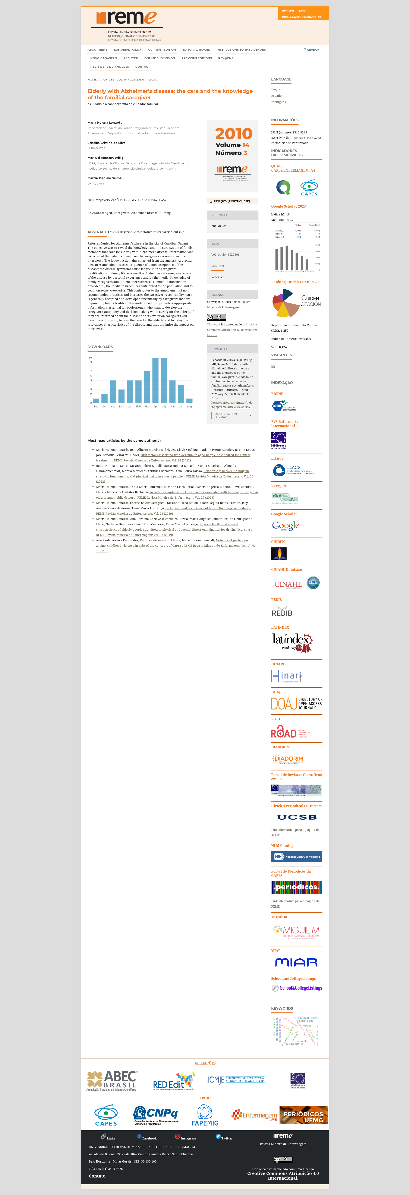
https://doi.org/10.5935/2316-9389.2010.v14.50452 (131, 200)
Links (111, 1138)
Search (313, 49)
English (276, 89)
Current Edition (162, 49)
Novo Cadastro (103, 58)
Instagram (188, 1138)
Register (130, 58)
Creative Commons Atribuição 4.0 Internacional (283, 1175)
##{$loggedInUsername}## (301, 17)
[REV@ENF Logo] (285, 503)
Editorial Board (196, 49)
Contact (142, 66)
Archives (107, 79)
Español (277, 96)
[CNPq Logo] (155, 1124)
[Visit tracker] (273, 367)
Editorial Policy (128, 49)
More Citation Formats (225, 415)
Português (278, 102)
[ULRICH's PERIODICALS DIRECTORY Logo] (296, 821)
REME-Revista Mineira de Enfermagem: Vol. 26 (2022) (152, 460)
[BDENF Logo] (284, 411)
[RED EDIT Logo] (174, 1090)
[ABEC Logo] (112, 1090)
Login (303, 10)
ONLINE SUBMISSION (159, 58)
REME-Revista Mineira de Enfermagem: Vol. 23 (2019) (134, 513)
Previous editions (197, 58)
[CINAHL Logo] (296, 589)
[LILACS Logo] (293, 475)
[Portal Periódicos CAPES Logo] (296, 893)
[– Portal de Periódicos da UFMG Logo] (304, 1122)
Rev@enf (225, 58)
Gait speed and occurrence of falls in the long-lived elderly (208, 508)
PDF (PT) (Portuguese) (231, 201)
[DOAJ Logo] (296, 708)
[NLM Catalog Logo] (296, 861)
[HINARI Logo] (286, 682)
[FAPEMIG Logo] (205, 1124)
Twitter (227, 1138)
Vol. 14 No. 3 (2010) (130, 79)
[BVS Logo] (297, 1087)
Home (92, 79)
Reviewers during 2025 (109, 66)
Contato (97, 1176)
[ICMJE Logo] (235, 1084)
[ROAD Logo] (290, 736)
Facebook (149, 1138)
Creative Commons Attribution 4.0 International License (232, 329)
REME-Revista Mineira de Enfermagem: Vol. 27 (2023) (175, 497)
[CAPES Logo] (106, 1124)
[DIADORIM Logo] (287, 764)
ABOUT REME (97, 49)
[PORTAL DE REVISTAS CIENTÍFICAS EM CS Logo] (296, 795)
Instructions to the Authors (241, 49)
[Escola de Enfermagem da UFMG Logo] (254, 1119)
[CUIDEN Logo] (279, 559)
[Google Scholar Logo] (285, 531)
